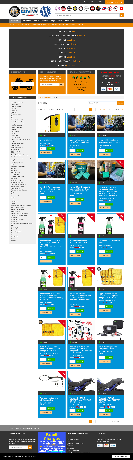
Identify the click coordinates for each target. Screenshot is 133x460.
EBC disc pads (15, 137)
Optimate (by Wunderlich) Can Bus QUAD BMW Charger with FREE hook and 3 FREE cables (81, 350)
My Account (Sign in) (90, 2)
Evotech (13, 141)
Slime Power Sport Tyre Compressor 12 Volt (108, 348)
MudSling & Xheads (50, 24)
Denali (13, 133)
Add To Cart (51, 149)
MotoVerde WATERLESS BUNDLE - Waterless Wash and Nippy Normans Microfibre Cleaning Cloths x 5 (80, 297)
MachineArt (14, 178)
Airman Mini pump (47, 140)
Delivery (45, 21)
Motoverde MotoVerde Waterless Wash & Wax (79, 242)
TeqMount (14, 221)
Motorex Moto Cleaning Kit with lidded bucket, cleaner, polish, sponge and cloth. (80, 189)
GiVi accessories (16, 149)
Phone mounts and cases (19, 190)
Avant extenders (16, 114)
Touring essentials (16, 231)
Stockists (36, 428)
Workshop (14, 235)
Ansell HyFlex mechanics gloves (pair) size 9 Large (50, 188)
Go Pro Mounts (15, 151)
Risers (13, 203)
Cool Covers (15, 131)
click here (81, 36)
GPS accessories (25, 24)
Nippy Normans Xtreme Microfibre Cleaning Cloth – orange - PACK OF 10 (109, 296)
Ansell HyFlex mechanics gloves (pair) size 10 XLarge (110, 141)
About (36, 21)
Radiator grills (15, 200)
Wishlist (100, 2)
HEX (12, 164)
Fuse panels (15, 145)
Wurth (13, 239)
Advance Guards (16, 106)
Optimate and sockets (17, 186)
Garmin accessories (17, 147)
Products (14, 21)
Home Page (27, 21)
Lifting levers (15, 174)
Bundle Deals (15, 104)
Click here (74, 44)
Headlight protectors (17, 162)
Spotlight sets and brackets (19, 213)
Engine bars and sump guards (20, 139)
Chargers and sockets (18, 124)
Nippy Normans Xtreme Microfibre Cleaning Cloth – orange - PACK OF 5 (50, 349)
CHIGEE (13, 129)
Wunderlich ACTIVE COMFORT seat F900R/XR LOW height (109, 400)
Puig (12, 192)
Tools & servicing (16, 227)
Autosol (13, 112)
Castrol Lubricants (16, 127)
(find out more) (32, 456)
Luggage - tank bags (17, 176)
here (73, 31)
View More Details (46, 152)
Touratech (72, 24)
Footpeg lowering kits (17, 143)
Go (61, 84)
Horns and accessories (38, 24)
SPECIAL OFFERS (15, 24)
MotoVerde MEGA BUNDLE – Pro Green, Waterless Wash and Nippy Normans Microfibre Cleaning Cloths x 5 (51, 244)
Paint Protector (15, 188)
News (60, 21)
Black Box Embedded (17, 120)
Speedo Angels (15, 211)
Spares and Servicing (17, 209)
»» (104, 109)
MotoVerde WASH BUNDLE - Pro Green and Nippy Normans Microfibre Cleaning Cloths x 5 (51, 296)
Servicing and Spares (63, 24)
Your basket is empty (112, 2)
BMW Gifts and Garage (18, 122)
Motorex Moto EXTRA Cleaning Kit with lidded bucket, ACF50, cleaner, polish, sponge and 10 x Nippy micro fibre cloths (108, 191)
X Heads (13, 240)
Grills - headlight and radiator (20, 155)
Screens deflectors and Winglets (21, 205)
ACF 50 (13, 108)
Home (41, 97)
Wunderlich (80, 24)
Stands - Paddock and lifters (19, 215)
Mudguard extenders (17, 180)
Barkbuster (14, 116)
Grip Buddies (15, 157)
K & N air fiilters (15, 172)
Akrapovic (14, 110)
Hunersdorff (14, 170)
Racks (13, 198)
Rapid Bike (14, 201)
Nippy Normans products (18, 184)
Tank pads (14, 217)
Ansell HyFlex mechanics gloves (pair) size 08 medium (81, 141)
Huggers (13, 168)
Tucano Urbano (16, 233)
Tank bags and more (17, 219)
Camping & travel (16, 125)
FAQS (53, 21)
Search (120, 103)
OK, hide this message (121, 456)
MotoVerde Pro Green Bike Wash (109, 242)
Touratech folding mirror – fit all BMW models (51, 399)
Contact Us (69, 21)
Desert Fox (14, 135)
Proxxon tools (15, 196)
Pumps (13, 194)
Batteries (13, 118)
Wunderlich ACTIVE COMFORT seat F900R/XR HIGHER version (80, 400)
